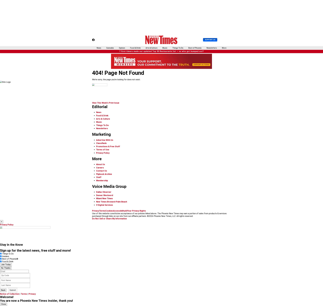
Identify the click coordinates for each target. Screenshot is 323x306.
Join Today (6, 264)
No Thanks (5, 268)
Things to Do (8, 254)
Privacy (95, 211)
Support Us (210, 40)
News (99, 48)
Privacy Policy (103, 153)
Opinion (122, 48)
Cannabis (110, 48)
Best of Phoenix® (10, 259)
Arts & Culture (151, 48)
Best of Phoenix (194, 48)
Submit (13, 290)
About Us (100, 164)
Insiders (5, 256)
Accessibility (119, 211)
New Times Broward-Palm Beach (111, 202)
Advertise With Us (104, 140)
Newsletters (212, 48)
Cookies (109, 211)
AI (126, 211)
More (224, 48)
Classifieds (101, 143)
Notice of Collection (9, 294)
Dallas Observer (103, 192)
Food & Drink (135, 48)
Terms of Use (102, 149)
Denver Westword (104, 195)
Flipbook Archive (104, 174)
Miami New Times (104, 198)
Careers (100, 167)
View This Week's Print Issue (105, 103)
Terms (102, 211)
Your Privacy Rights (136, 211)
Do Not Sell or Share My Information (109, 218)
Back (3, 290)
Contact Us (101, 171)
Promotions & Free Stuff (108, 146)
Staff (98, 177)
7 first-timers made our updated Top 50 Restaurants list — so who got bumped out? (161, 51)
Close (3, 304)
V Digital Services (104, 205)
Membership (102, 180)
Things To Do (177, 48)
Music (164, 48)
